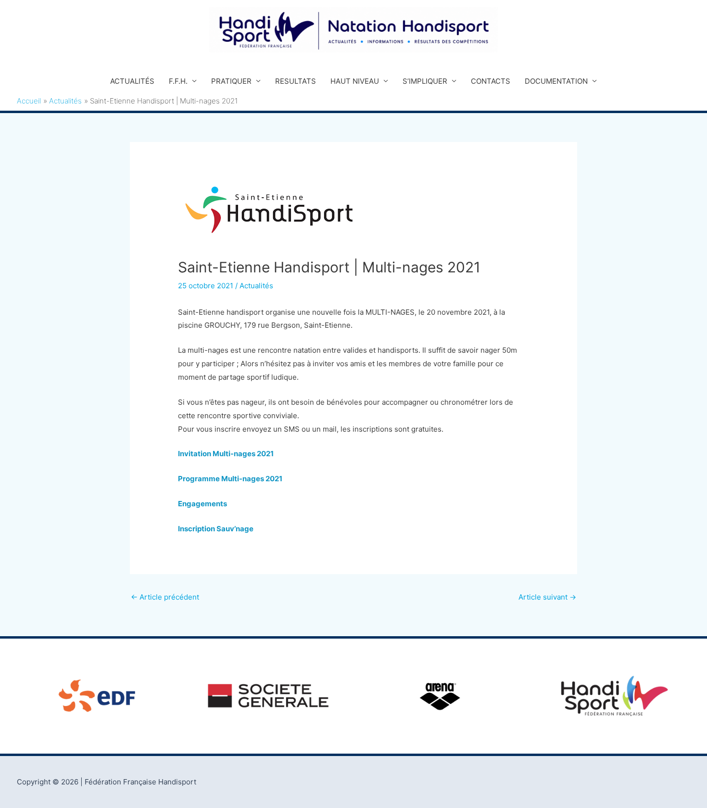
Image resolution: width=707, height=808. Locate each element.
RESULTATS (295, 81)
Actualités (256, 285)
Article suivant (547, 597)
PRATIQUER (231, 81)
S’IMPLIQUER (425, 81)
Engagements (202, 503)
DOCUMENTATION (556, 81)
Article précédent (165, 597)
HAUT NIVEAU (354, 81)
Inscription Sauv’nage (215, 528)
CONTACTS (490, 81)
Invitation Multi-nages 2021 (226, 453)
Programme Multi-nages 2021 (230, 478)
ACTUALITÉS (132, 81)
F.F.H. (178, 81)
